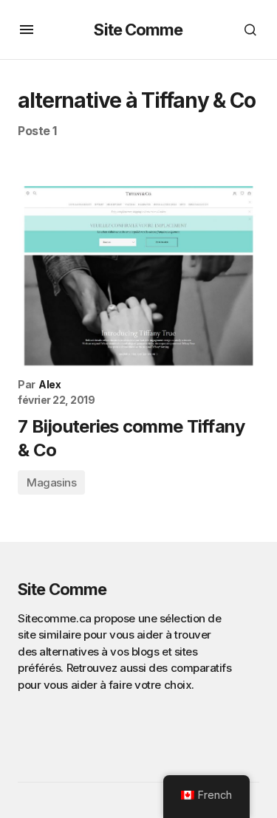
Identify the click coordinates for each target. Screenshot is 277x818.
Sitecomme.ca (55, 618)
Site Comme (138, 29)
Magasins (51, 482)
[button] (26, 29)
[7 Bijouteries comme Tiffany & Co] (138, 276)
